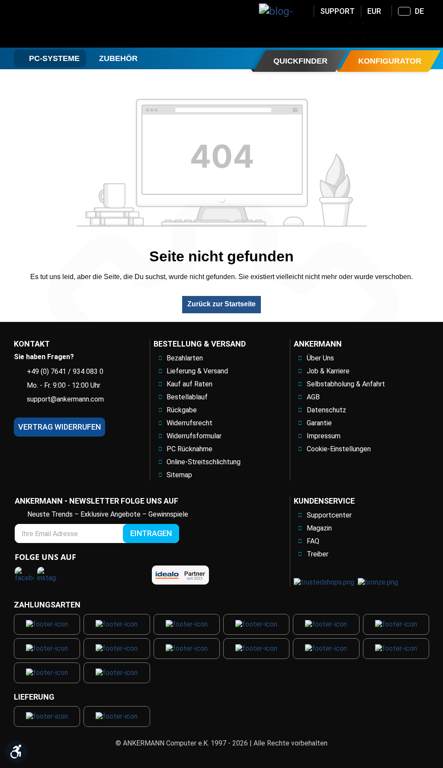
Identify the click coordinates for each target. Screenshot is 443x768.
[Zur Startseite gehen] (83, 24)
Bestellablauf (187, 397)
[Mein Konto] (379, 31)
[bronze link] (378, 582)
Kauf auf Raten (189, 384)
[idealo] (180, 575)
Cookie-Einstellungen (339, 449)
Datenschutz (326, 410)
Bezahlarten (185, 358)
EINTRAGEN (151, 533)
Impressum (323, 436)
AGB (313, 397)
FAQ (313, 541)
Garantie (319, 423)
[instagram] (46, 576)
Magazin (319, 528)
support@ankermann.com (65, 399)
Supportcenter (329, 515)
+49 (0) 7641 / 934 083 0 (65, 371)
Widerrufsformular (194, 436)
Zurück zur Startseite (221, 304)
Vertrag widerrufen (59, 426)
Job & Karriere (328, 371)
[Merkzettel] (402, 31)
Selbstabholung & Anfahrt (346, 384)
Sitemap (179, 475)
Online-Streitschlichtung (204, 462)
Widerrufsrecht (189, 423)
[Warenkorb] (424, 31)
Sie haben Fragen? (44, 357)
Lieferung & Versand (197, 371)
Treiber (317, 554)
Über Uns (320, 358)
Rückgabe (182, 410)
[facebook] (24, 576)
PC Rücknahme (189, 449)
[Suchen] (357, 31)
